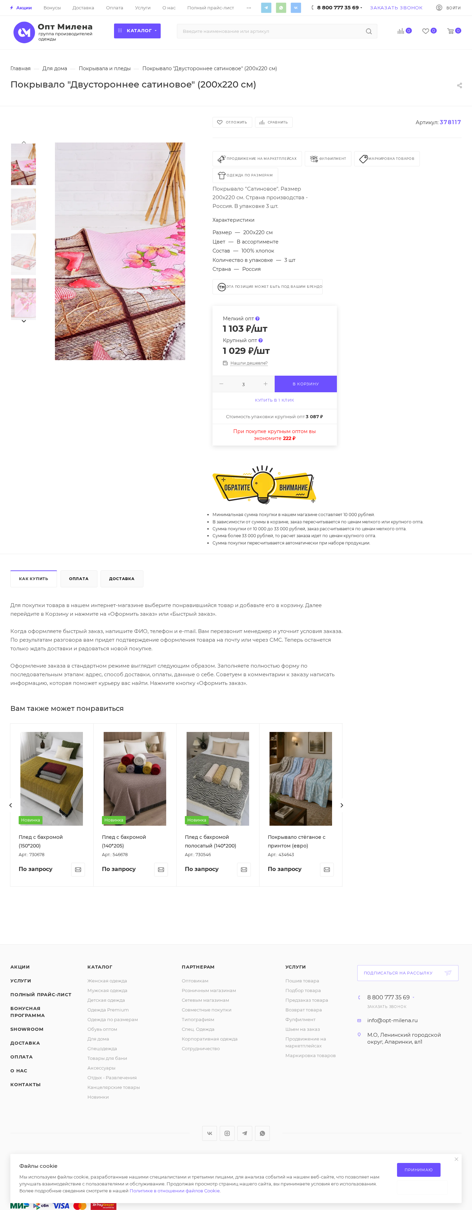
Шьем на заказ (302, 1029)
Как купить (33, 578)
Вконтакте (296, 7)
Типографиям (198, 1019)
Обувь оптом (102, 1029)
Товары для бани (107, 1058)
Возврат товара (303, 1009)
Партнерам (198, 967)
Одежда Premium (108, 1009)
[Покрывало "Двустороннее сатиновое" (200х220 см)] (120, 251)
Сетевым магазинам (205, 1000)
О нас (18, 1070)
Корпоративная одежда (210, 1039)
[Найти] (368, 31)
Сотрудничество (201, 1048)
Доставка (121, 578)
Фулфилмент (300, 1019)
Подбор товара (303, 990)
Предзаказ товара (306, 1000)
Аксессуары (101, 1068)
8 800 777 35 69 (388, 997)
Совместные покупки (207, 1009)
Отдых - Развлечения (112, 1077)
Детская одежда (106, 1000)
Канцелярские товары (113, 1087)
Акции (20, 967)
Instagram (227, 1133)
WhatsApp (281, 7)
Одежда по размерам (112, 1019)
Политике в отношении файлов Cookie (175, 1190)
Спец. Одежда (198, 1029)
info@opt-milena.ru (392, 1020)
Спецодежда (102, 1048)
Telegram (266, 7)
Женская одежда (107, 980)
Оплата (79, 578)
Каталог (100, 967)
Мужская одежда (107, 990)
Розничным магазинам (209, 990)
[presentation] (23, 142)
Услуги (20, 980)
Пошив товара (302, 980)
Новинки (98, 1097)
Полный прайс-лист (41, 994)
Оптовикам (195, 980)
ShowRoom (26, 1029)
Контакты (25, 1084)
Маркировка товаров (310, 1055)
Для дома (98, 1039)
